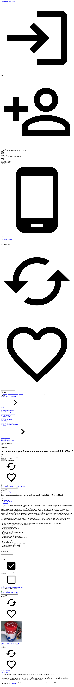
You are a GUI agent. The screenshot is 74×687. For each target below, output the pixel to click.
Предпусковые (4, 420)
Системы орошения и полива (8, 440)
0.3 (17, 531)
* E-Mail (3, 559)
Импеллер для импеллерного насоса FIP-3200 (13, 486)
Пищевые (3, 418)
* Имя (2, 558)
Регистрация (4, 149)
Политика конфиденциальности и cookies (16, 679)
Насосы (2, 407)
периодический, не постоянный (18, 538)
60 (17, 540)
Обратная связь (5, 672)
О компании (4, 1)
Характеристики (7, 501)
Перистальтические (5, 416)
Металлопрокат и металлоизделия (9, 396)
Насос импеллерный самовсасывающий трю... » (12, 587)
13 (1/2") (27, 537)
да (13, 525)
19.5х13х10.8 (17, 545)
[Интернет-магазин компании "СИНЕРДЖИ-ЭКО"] (14, 150)
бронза (14, 534)
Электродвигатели (5, 439)
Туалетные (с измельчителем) (8, 421)
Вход (2, 75)
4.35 (17, 529)
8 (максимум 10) (19, 532)
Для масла (3, 411)
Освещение (3, 425)
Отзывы (9, 1)
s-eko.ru (3, 679)
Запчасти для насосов (6, 442)
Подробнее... (15, 683)
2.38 (12, 541)
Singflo (10, 492)
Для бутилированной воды (7, 410)
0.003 (19, 546)
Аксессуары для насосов (7, 423)
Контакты (14, 1)
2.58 (12, 542)
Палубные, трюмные (6, 415)
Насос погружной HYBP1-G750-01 (10, 643)
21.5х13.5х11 (23, 544)
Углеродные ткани (5, 438)
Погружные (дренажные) (7, 419)
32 (18, 528)
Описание (6, 500)
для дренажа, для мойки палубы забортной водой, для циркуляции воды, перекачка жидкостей (37, 523)
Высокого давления (5, 409)
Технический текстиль (6, 436)
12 (12, 533)
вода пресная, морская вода (23, 524)
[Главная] (1, 394)
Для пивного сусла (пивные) (8, 414)
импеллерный (9, 522)
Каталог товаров (7, 239)
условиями (31, 572)
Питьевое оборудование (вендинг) (9, 424)
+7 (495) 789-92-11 (5, 162)
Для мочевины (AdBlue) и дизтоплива (10, 412)
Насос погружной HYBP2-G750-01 (10, 592)
